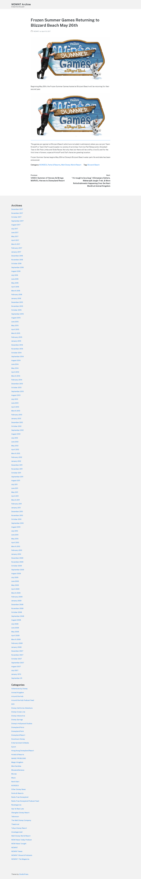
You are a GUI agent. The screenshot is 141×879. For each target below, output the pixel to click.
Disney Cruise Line (18, 712)
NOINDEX (43, 165)
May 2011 (14, 492)
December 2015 (17, 302)
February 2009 (16, 597)
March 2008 (16, 639)
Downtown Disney (18, 739)
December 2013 (17, 384)
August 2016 (15, 271)
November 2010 (17, 515)
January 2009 (16, 601)
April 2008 (15, 635)
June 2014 (15, 364)
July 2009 (14, 577)
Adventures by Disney (19, 689)
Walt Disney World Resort (71, 165)
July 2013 (14, 399)
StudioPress (23, 874)
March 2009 (15, 593)
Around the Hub (17, 696)
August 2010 (15, 527)
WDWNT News (16, 851)
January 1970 (16, 674)
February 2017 (16, 248)
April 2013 (15, 407)
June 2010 (14, 535)
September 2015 (17, 314)
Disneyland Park (17, 731)
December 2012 (17, 422)
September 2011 (17, 477)
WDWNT (36, 31)
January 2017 (16, 252)
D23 (12, 704)
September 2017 (17, 221)
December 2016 (17, 256)
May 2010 (14, 539)
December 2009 (17, 558)
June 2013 (14, 403)
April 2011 (15, 496)
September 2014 (17, 356)
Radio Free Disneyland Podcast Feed (25, 801)
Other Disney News (18, 789)
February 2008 (17, 643)
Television (15, 816)
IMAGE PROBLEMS (18, 758)
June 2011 (14, 488)
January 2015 (16, 341)
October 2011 (16, 473)
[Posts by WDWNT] (32, 31)
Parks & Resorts (54, 165)
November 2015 (17, 306)
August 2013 (15, 395)
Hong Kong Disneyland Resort (22, 751)
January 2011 (16, 508)
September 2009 (17, 570)
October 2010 (16, 519)
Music (13, 778)
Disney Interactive (18, 716)
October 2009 (16, 566)
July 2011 (14, 484)
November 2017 (17, 213)
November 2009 (17, 562)
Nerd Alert (15, 782)
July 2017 (14, 229)
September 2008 (17, 616)
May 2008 (15, 632)
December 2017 (17, 209)
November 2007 (17, 655)
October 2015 (16, 310)
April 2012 (15, 449)
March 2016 (15, 291)
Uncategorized (16, 832)
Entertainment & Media (20, 743)
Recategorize (16, 805)
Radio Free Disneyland (19, 797)
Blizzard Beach (93, 165)
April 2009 (15, 589)
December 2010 (17, 511)
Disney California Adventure (22, 708)
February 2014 (16, 380)
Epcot (13, 747)
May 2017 (14, 236)
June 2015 (15, 322)
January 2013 (16, 418)
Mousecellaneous (17, 770)
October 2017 (16, 217)
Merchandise (16, 766)
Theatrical (15, 824)
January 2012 (16, 461)
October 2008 (16, 612)
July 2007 (14, 670)
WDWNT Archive (21, 4)
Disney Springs (17, 720)
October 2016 (16, 263)
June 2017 (14, 232)
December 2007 (17, 651)
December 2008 (17, 604)
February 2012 (16, 457)
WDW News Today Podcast (21, 840)
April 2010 (15, 542)
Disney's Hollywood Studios (21, 723)
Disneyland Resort (18, 735)
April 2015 (15, 329)
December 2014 (17, 345)
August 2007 (16, 666)
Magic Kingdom (17, 762)
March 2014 (15, 376)
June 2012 (14, 442)
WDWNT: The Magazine (20, 859)
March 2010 (15, 546)
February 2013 (16, 415)
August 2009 (16, 573)
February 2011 (16, 504)
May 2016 (14, 283)
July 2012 (14, 438)
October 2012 (16, 426)
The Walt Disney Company (21, 820)
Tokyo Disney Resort (19, 828)
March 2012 (15, 453)
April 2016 (15, 287)
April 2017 (15, 240)
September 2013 (17, 391)
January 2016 (16, 298)
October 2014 (16, 353)
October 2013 (16, 387)
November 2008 (17, 608)
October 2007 (16, 659)
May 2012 (14, 446)
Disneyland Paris (17, 727)
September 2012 (17, 430)
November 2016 (17, 260)
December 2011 (16, 465)
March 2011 (15, 500)
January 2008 (16, 647)
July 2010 (14, 531)
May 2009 (15, 585)
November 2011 (17, 469)
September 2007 (17, 663)
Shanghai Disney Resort (20, 813)
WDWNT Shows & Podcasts (21, 855)
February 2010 (16, 550)
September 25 (16, 678)
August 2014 (16, 360)
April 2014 (15, 372)
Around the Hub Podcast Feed (22, 700)
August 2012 (15, 434)
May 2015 (15, 325)
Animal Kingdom (17, 692)
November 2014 (17, 349)
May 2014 (15, 368)
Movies (14, 774)
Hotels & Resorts (17, 754)
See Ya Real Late (17, 809)
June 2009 (15, 581)
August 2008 (16, 620)
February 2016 (16, 294)
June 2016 (14, 279)
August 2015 (16, 318)
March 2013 (15, 411)
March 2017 (15, 244)
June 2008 (15, 628)
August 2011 (15, 480)
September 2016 (17, 267)
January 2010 (16, 554)
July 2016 (14, 275)
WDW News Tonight (18, 844)
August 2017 (15, 225)
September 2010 (17, 523)
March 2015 (15, 333)
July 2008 (14, 624)
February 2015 (16, 337)
